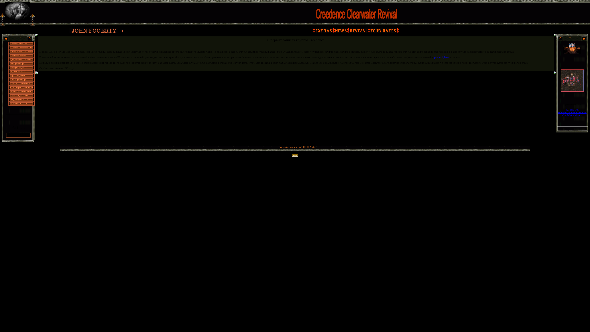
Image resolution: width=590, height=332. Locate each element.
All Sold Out (572, 109)
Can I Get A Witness (572, 115)
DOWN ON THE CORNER (572, 112)
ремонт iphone (441, 57)
